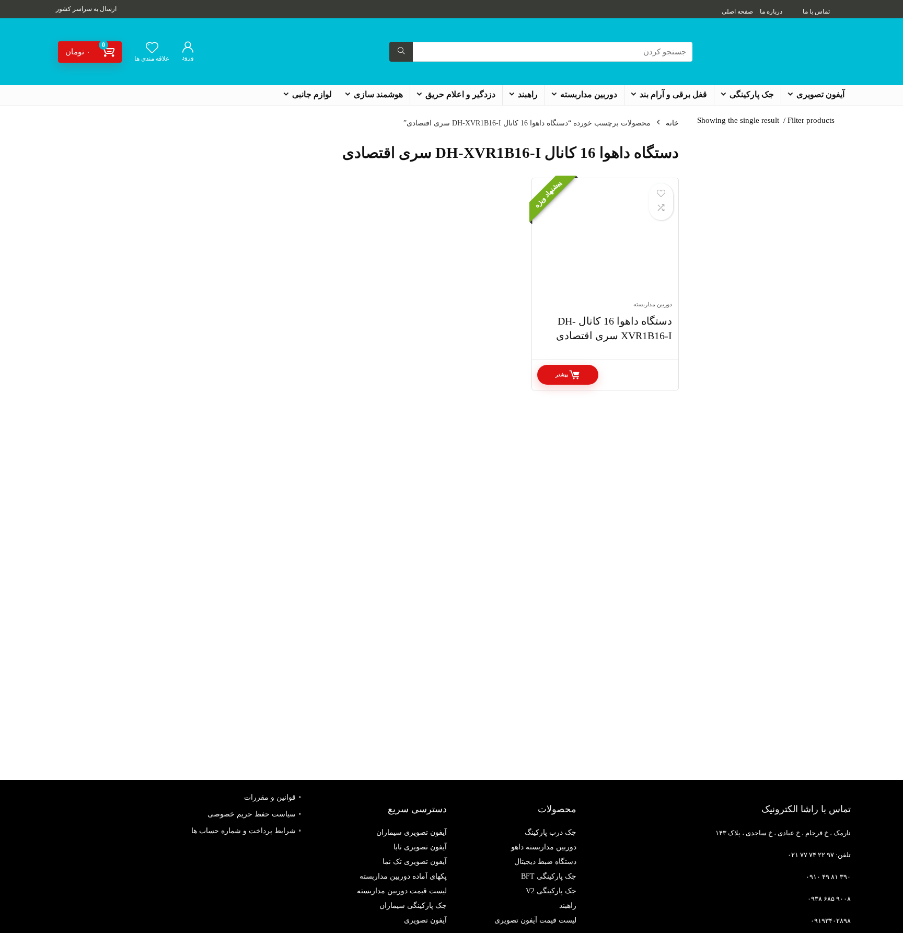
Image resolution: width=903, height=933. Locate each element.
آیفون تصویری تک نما (415, 862)
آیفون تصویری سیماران (411, 832)
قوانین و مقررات (270, 797)
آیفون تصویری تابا (420, 847)
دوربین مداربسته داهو (543, 847)
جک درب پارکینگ (550, 832)
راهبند (528, 94)
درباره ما (771, 11)
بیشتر (561, 374)
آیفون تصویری (820, 94)
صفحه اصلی (737, 11)
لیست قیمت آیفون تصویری (535, 920)
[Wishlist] (152, 48)
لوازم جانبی (312, 94)
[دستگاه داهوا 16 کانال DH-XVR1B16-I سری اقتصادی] (605, 245)
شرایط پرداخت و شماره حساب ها (243, 831)
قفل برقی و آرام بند (673, 94)
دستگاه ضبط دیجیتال (545, 862)
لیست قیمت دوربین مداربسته (402, 891)
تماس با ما (816, 11)
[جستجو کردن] (401, 52)
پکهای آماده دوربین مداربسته (403, 876)
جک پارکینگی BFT (548, 876)
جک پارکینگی (752, 94)
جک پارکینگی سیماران (413, 905)
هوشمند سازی (378, 94)
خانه (672, 123)
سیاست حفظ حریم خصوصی (251, 814)
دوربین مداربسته (588, 94)
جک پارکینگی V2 (551, 891)
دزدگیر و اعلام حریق (460, 94)
